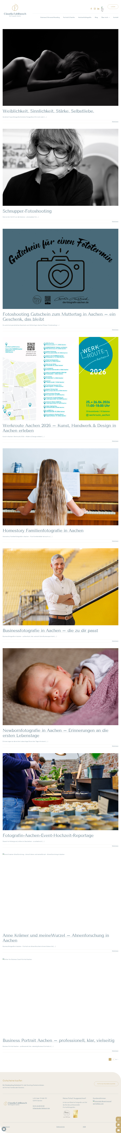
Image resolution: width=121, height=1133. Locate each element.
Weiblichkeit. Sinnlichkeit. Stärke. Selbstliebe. (48, 110)
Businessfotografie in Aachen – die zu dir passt (50, 630)
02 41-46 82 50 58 (38, 1106)
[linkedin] (98, 9)
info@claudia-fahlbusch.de (41, 1108)
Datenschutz (60, 1127)
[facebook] (91, 9)
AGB (84, 1127)
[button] (4, 1129)
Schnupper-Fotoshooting (27, 210)
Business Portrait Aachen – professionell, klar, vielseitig (58, 1040)
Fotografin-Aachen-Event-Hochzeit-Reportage (48, 835)
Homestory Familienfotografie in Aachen (43, 530)
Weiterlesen (115, 121)
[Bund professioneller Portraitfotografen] (102, 9)
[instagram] (95, 9)
